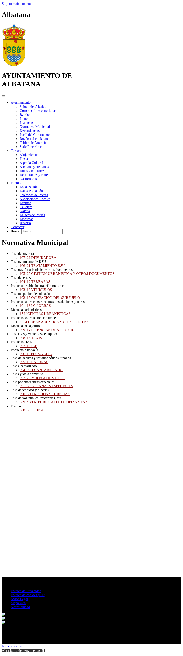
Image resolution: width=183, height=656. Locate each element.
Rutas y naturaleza (33, 171)
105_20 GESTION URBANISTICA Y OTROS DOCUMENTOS (67, 273)
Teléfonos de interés (34, 195)
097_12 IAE (28, 346)
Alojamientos (29, 155)
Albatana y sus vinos (34, 167)
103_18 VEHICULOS (36, 290)
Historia (25, 223)
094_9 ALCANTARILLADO (41, 370)
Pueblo (16, 183)
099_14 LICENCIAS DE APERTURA (48, 330)
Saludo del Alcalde (33, 106)
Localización (29, 187)
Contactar (17, 227)
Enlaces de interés (32, 215)
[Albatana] (14, 65)
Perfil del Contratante (35, 135)
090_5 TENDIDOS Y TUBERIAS (45, 394)
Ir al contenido (12, 646)
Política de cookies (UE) (28, 595)
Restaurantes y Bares (34, 175)
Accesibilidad (20, 607)
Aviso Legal (19, 599)
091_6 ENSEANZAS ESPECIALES (46, 386)
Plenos (24, 118)
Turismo (16, 151)
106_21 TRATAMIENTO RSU (42, 265)
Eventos (25, 203)
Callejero (26, 207)
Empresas (26, 219)
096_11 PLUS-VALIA (36, 354)
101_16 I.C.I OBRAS (35, 306)
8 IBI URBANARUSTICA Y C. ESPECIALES (54, 322)
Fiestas (24, 159)
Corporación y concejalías (38, 110)
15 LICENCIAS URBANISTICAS (45, 314)
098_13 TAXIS (31, 338)
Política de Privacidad (26, 591)
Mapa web (18, 603)
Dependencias (30, 130)
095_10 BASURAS (34, 362)
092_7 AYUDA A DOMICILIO (42, 378)
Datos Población (31, 191)
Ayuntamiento (21, 102)
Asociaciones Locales (35, 199)
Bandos (25, 114)
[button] (23, 650)
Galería (25, 211)
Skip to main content (16, 4)
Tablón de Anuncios (34, 143)
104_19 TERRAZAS (35, 282)
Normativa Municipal (35, 126)
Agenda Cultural (31, 163)
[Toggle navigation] (3, 96)
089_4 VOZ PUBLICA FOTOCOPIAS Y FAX (54, 402)
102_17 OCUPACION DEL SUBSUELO (50, 298)
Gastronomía (29, 179)
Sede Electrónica (31, 147)
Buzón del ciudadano (35, 139)
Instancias (26, 122)
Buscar (16, 231)
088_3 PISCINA (32, 410)
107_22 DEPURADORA (38, 257)
